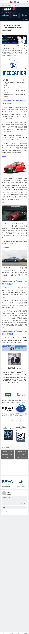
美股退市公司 (21, 454)
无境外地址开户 (18, 633)
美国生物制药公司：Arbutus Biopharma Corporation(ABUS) (21, 402)
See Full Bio (15, 382)
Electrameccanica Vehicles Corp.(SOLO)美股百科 (14, 83)
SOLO (7, 85)
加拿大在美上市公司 (21, 451)
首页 (3, 5)
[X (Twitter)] (14, 386)
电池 (14, 183)
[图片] (24, 503)
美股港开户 (11, 633)
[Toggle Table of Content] (24, 80)
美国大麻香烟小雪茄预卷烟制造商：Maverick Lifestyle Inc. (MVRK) (8, 402)
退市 (21, 342)
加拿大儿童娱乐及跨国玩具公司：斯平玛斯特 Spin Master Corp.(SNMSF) (21, 415)
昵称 (4, 507)
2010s (7, 457)
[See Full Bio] (20, 382)
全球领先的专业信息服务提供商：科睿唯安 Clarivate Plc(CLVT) (8, 415)
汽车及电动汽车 (9, 5)
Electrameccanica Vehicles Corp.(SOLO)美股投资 (14, 95)
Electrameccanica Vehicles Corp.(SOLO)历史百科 (14, 91)
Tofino (7, 87)
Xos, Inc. (17, 313)
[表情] (21, 503)
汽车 (13, 109)
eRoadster (8, 89)
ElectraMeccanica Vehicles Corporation (21, 457)
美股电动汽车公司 (7, 451)
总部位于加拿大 (6, 50)
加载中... (5, 471)
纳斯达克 (21, 303)
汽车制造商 (17, 5)
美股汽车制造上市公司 (7, 454)
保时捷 (5, 270)
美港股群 (25, 633)
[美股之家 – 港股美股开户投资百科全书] (14, 2)
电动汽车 (12, 55)
